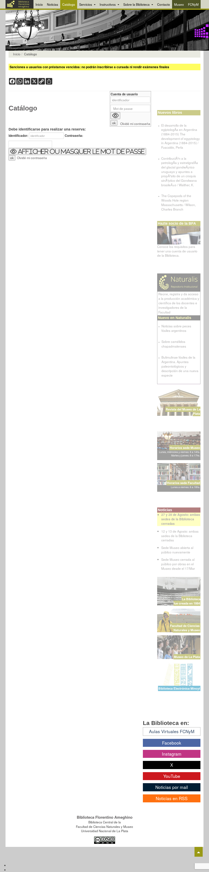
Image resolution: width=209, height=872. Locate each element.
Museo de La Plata (187, 657)
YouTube (171, 776)
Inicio (39, 4)
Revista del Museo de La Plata (183, 411)
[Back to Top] (199, 852)
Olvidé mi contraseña (32, 157)
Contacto (163, 4)
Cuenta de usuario (124, 94)
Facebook (171, 743)
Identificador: (18, 136)
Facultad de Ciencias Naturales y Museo (185, 627)
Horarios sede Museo (185, 447)
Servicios (86, 4)
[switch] (77, 151)
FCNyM (193, 4)
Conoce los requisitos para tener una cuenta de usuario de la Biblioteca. (177, 251)
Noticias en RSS (172, 798)
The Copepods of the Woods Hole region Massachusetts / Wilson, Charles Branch (178, 202)
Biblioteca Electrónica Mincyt (179, 688)
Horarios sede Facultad (183, 483)
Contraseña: (74, 136)
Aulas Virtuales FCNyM (172, 731)
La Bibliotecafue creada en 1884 (186, 601)
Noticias (52, 4)
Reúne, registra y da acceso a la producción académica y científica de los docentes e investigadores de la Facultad (178, 303)
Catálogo (68, 4)
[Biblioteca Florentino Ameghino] (19, 4)
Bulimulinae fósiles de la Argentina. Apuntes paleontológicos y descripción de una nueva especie (179, 366)
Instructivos (108, 4)
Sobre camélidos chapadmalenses (173, 343)
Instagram (171, 754)
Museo (179, 4)
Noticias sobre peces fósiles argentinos (176, 328)
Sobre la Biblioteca (136, 4)
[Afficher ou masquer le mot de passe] (115, 115)
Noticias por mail (171, 787)
